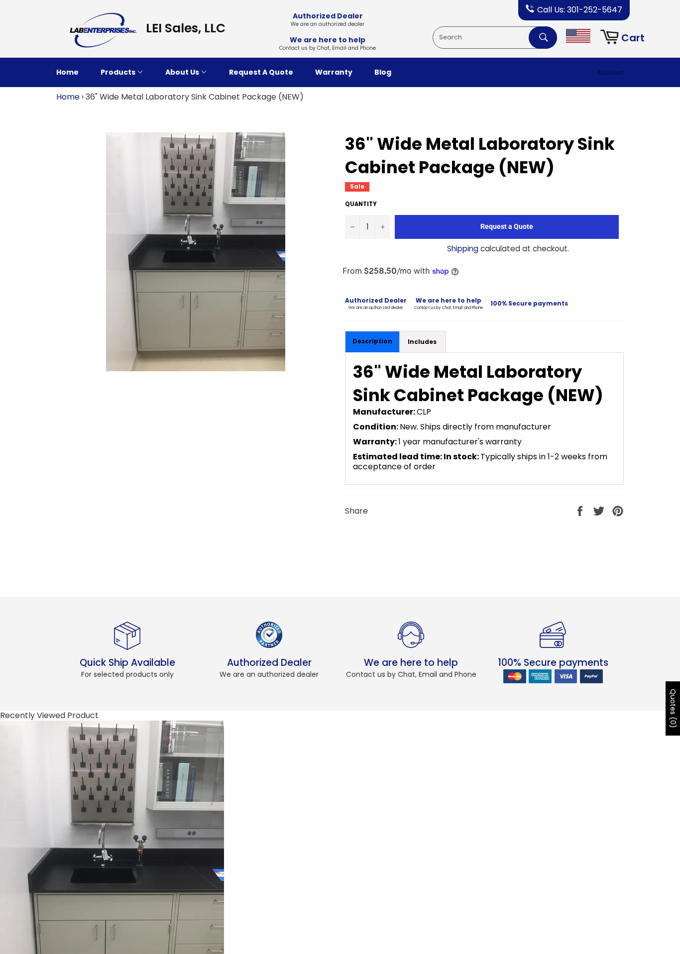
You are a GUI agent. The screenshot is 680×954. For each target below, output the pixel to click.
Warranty (333, 72)
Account (610, 72)
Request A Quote (261, 72)
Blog (382, 72)
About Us (183, 72)
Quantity (361, 204)
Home (67, 72)
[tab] (423, 342)
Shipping (462, 248)
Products (119, 72)
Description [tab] (372, 341)
